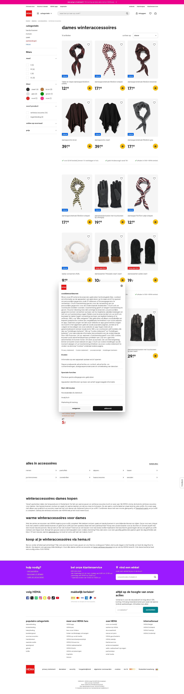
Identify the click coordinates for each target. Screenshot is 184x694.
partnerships (110, 651)
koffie (28, 651)
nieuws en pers (111, 633)
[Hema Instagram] (40, 597)
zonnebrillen (64, 477)
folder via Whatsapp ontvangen (77, 633)
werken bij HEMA (112, 627)
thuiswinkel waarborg (146, 669)
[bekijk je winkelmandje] (155, 13)
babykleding (30, 630)
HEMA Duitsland (149, 627)
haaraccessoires (99, 477)
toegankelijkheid (85, 669)
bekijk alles (153, 464)
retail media (110, 654)
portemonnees (31, 477)
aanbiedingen (31, 41)
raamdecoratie (31, 642)
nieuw (28, 44)
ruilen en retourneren (35, 577)
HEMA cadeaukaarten (74, 645)
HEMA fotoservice (72, 642)
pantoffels (63, 470)
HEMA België (148, 624)
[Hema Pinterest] (48, 597)
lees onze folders (72, 630)
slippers (96, 470)
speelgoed (30, 645)
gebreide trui (53, 532)
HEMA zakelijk (111, 639)
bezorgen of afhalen (35, 574)
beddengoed (30, 633)
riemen (28, 470)
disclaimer (62, 669)
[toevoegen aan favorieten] (89, 44)
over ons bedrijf (111, 624)
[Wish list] (150, 13)
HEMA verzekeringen (73, 651)
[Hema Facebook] (27, 597)
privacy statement (48, 669)
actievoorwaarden (112, 645)
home (28, 21)
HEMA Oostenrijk (149, 633)
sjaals (28, 37)
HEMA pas (70, 627)
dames (34, 21)
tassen (129, 470)
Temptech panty (142, 508)
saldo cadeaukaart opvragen (116, 648)
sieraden (130, 477)
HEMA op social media (74, 636)
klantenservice (111, 642)
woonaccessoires (32, 636)
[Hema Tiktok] (53, 597)
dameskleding (31, 624)
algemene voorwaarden (102, 669)
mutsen (29, 34)
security (72, 669)
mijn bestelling (32, 571)
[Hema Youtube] (57, 597)
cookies (117, 669)
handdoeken (30, 639)
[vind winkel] (155, 577)
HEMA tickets (71, 648)
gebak (28, 648)
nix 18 (126, 669)
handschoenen (31, 30)
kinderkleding (30, 627)
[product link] (77, 60)
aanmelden (150, 610)
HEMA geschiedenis (113, 636)
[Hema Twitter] (31, 597)
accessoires (42, 21)
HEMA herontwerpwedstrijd (76, 639)
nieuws (68, 657)
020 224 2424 (76, 571)
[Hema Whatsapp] (36, 597)
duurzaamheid (111, 630)
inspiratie (69, 654)
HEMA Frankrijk (149, 630)
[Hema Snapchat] (44, 597)
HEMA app (70, 624)
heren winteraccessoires (102, 547)
